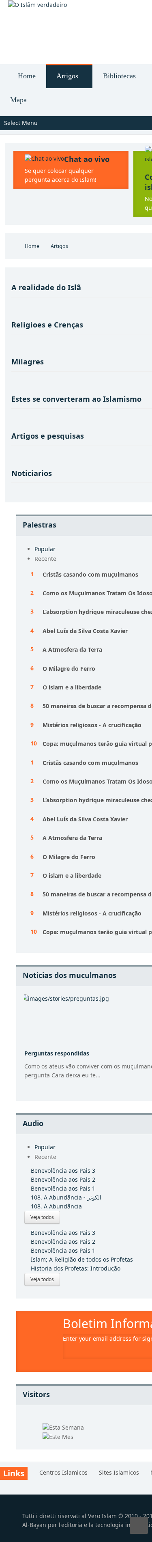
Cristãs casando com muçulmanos (90, 574)
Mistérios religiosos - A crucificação (92, 725)
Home (32, 246)
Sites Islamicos (119, 1472)
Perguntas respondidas (56, 1053)
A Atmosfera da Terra (72, 649)
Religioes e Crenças (47, 325)
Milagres (27, 361)
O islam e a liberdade (72, 687)
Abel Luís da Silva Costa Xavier (85, 631)
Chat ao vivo (86, 159)
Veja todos (42, 1217)
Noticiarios (31, 473)
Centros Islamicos (63, 1472)
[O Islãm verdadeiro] (37, 4)
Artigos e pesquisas (47, 436)
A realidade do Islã (46, 287)
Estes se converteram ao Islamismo (76, 399)
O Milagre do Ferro (69, 668)
